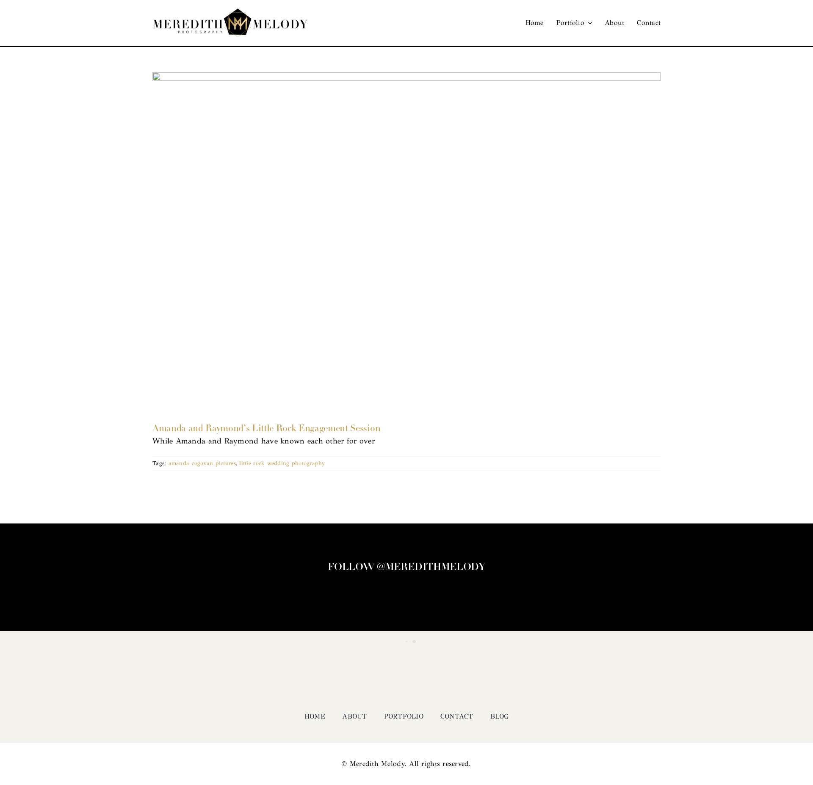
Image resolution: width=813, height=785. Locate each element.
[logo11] (230, 12)
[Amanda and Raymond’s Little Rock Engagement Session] (406, 241)
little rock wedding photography (282, 463)
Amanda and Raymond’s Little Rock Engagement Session (266, 429)
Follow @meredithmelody (406, 567)
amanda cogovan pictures (202, 463)
